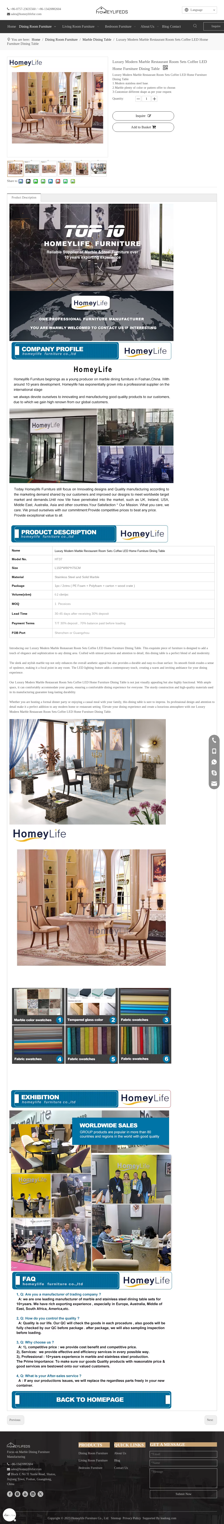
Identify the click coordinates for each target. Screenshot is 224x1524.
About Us (120, 1453)
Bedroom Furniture (90, 1468)
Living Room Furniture (93, 1460)
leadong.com (168, 1518)
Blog (117, 1460)
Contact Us (121, 1468)
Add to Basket (141, 127)
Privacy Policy (132, 1518)
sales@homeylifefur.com (26, 14)
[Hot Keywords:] (195, 26)
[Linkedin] (33, 1494)
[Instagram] (17, 1494)
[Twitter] (40, 1494)
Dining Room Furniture (93, 1453)
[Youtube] (25, 1494)
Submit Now (183, 1494)
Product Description (24, 197)
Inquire (140, 116)
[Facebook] (10, 1494)
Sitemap (116, 1518)
